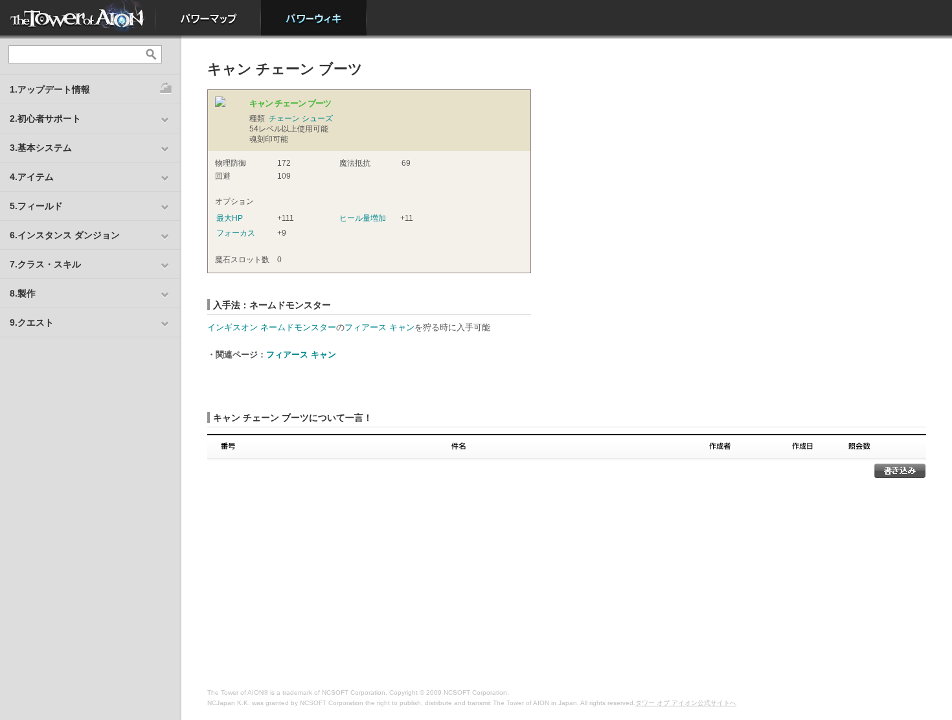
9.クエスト (32, 322)
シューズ (317, 118)
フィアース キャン (379, 327)
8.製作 (23, 293)
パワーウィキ (314, 18)
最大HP (229, 218)
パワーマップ (208, 18)
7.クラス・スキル (45, 264)
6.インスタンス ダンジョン (65, 235)
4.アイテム (32, 177)
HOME (77, 18)
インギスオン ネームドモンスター (271, 327)
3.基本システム (41, 147)
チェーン (284, 118)
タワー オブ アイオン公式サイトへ (685, 702)
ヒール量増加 (362, 218)
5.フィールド (36, 206)
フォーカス (235, 233)
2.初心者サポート (45, 118)
